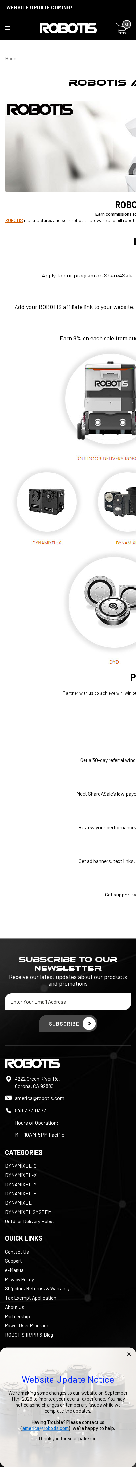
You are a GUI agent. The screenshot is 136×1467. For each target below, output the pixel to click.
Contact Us (17, 1252)
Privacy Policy (19, 1279)
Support (13, 1261)
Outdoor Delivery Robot (29, 1221)
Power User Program (26, 1325)
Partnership (17, 1316)
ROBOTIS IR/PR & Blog (29, 1335)
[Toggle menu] (11, 29)
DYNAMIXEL (18, 1203)
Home (11, 58)
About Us (14, 1307)
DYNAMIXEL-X (21, 1175)
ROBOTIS (14, 220)
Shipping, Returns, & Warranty (37, 1288)
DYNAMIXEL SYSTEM (28, 1212)
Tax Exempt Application (30, 1298)
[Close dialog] (129, 1354)
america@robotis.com (39, 1098)
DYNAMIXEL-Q (21, 1166)
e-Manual (15, 1270)
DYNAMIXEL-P (20, 1193)
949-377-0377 (30, 1110)
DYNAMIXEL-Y (21, 1184)
